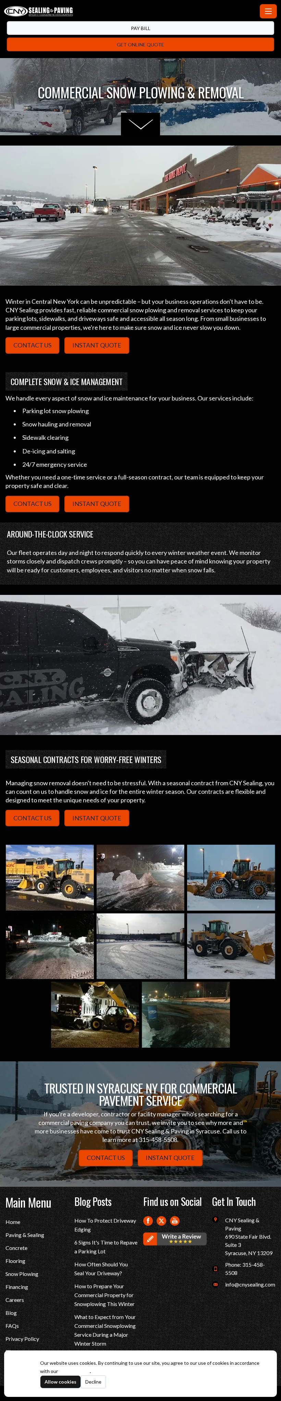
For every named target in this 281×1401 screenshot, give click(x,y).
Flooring (15, 1260)
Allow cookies (60, 1382)
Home (12, 1222)
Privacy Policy (22, 1338)
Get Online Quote (140, 44)
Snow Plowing (21, 1273)
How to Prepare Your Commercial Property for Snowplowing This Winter (104, 1295)
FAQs (12, 1325)
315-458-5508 (158, 1139)
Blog (11, 1312)
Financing (16, 1286)
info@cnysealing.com (250, 1284)
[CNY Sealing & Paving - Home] (130, 11)
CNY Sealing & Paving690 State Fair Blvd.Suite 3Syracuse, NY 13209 (248, 1236)
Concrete (16, 1247)
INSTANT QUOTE (96, 345)
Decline (93, 1382)
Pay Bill (140, 28)
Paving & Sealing (24, 1235)
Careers (14, 1299)
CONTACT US (32, 345)
